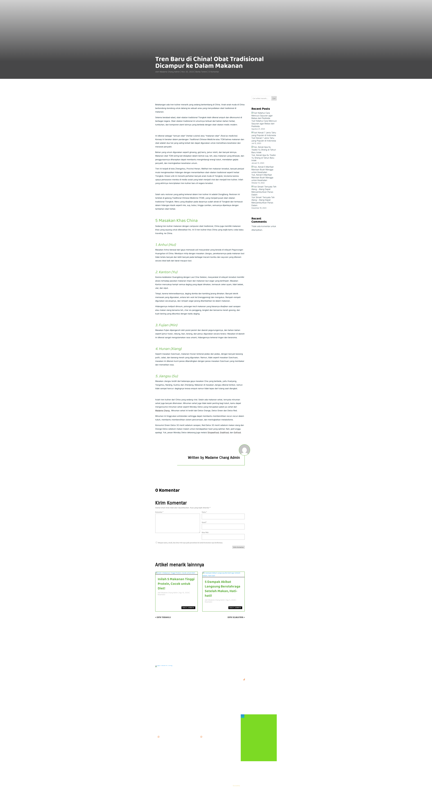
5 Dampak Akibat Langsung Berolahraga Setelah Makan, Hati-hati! (222, 589)
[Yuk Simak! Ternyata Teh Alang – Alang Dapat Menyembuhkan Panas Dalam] (264, 190)
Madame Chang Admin (170, 72)
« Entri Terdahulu (163, 617)
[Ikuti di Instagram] (242, 716)
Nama (204, 512)
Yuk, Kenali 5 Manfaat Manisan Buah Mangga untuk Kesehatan (262, 177)
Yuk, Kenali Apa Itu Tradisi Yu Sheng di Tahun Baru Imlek (263, 158)
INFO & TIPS (204, 669)
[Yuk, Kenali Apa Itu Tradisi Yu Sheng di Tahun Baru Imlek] (264, 150)
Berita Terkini (201, 72)
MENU (201, 666)
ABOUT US (203, 672)
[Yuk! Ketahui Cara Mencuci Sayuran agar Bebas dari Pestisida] (264, 116)
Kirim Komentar (238, 547)
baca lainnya (188, 608)
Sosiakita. (236, 786)
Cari (274, 98)
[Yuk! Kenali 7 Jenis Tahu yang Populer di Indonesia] (264, 134)
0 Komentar (214, 72)
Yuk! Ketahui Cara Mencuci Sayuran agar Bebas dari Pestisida (264, 123)
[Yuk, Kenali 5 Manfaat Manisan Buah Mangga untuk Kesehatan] (264, 170)
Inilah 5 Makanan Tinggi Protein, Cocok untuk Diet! (176, 583)
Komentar (159, 512)
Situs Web (205, 532)
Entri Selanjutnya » (236, 617)
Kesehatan (161, 594)
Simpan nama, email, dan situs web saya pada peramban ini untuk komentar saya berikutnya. (190, 543)
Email (204, 522)
